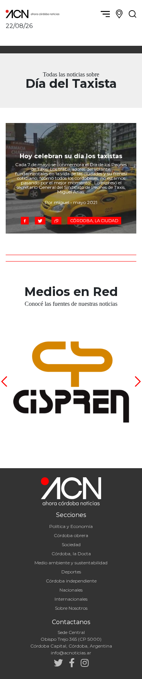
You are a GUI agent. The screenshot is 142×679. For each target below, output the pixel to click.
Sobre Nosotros (71, 608)
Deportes (71, 572)
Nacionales (71, 590)
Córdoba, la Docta (71, 553)
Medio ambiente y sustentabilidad (71, 562)
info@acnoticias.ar (71, 653)
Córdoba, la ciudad (94, 220)
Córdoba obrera (71, 535)
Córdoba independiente (71, 581)
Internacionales (71, 599)
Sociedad (71, 544)
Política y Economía (71, 526)
